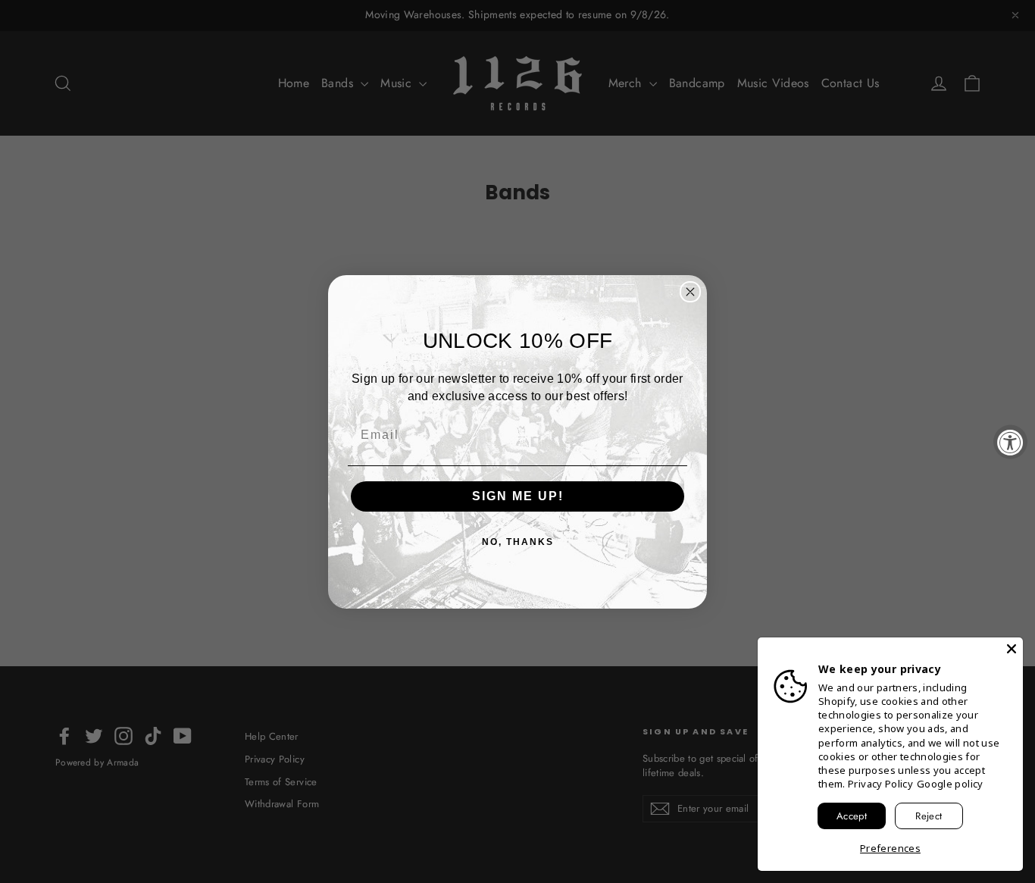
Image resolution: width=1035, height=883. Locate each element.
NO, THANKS (518, 542)
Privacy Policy (880, 784)
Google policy (950, 784)
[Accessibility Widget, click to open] (1010, 441)
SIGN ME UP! (518, 496)
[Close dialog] (690, 292)
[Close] (1011, 648)
